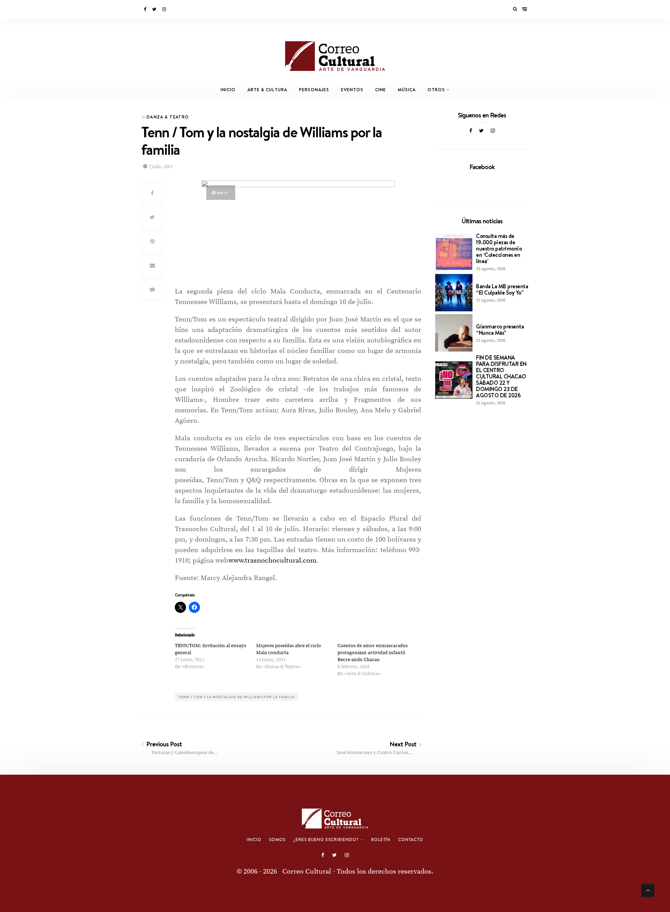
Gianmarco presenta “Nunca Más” (500, 329)
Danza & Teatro (168, 117)
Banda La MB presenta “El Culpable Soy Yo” (502, 289)
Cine (380, 90)
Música (407, 90)
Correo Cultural (306, 871)
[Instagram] (165, 9)
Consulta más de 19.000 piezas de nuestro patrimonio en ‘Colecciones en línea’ (499, 248)
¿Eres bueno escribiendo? (326, 839)
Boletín (380, 839)
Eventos (352, 90)
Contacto (410, 839)
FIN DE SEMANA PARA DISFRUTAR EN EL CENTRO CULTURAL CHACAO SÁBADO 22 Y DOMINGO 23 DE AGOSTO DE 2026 (501, 376)
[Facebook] (145, 9)
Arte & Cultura (267, 90)
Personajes (314, 90)
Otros (436, 90)
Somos (277, 839)
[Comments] (152, 290)
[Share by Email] (152, 265)
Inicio (228, 90)
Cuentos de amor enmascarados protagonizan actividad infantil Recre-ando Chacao (372, 653)
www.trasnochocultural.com (272, 560)
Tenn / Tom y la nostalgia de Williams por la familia (236, 696)
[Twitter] (155, 9)
